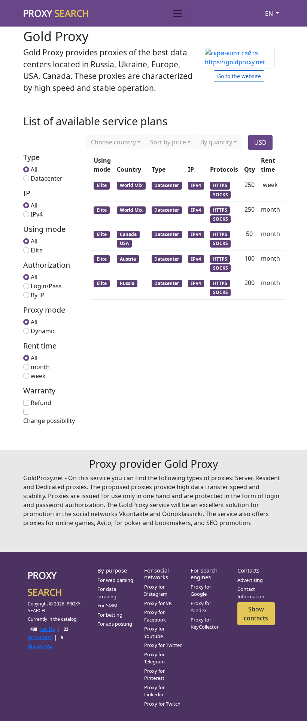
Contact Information (250, 593)
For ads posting (114, 623)
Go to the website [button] (239, 76)
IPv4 (37, 214)
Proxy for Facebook (155, 616)
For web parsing (115, 580)
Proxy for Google (201, 590)
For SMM (107, 605)
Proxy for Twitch (162, 703)
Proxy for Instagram (155, 590)
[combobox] (115, 142)
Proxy (56, 13)
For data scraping (106, 593)
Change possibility (49, 421)
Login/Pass (46, 286)
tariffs (42, 628)
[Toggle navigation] (177, 13)
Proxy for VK (158, 603)
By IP (38, 295)
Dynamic (43, 331)
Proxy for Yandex (201, 607)
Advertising (250, 580)
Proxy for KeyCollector (205, 623)
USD (260, 142)
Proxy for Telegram (154, 658)
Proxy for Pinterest (154, 675)
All (34, 169)
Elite (37, 250)
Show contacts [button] (256, 613)
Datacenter (47, 178)
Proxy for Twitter (163, 645)
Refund (41, 403)
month (40, 367)
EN (269, 13)
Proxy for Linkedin (154, 691)
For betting (109, 614)
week (38, 376)
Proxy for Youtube (154, 632)
